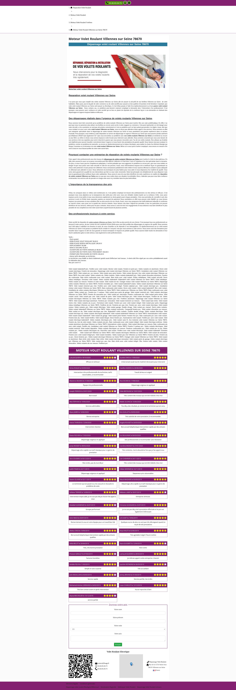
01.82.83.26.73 (115, 3)
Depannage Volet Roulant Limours (149, 687)
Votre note (118, 626)
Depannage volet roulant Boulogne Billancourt (82, 687)
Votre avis (118, 634)
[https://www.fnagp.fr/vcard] (80, 666)
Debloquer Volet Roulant (126, 687)
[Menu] (129, 3)
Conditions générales (87, 684)
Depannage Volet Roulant (157, 662)
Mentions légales (72, 684)
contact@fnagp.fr (103, 663)
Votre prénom (118, 617)
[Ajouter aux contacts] (125, 3)
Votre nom (118, 609)
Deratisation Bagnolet (108, 687)
